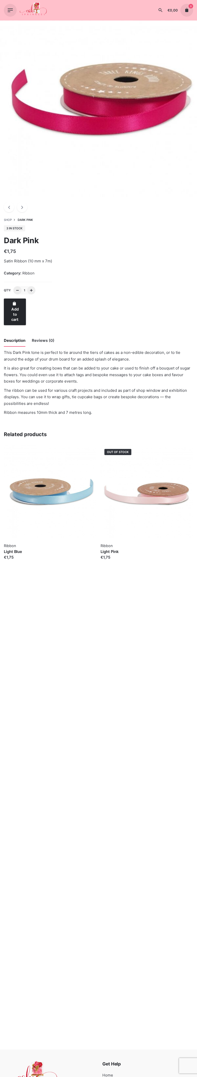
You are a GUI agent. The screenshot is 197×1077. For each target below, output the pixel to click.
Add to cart (14, 562)
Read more (110, 562)
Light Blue (13, 551)
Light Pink (110, 551)
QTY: (7, 290)
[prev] (9, 207)
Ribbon (28, 273)
